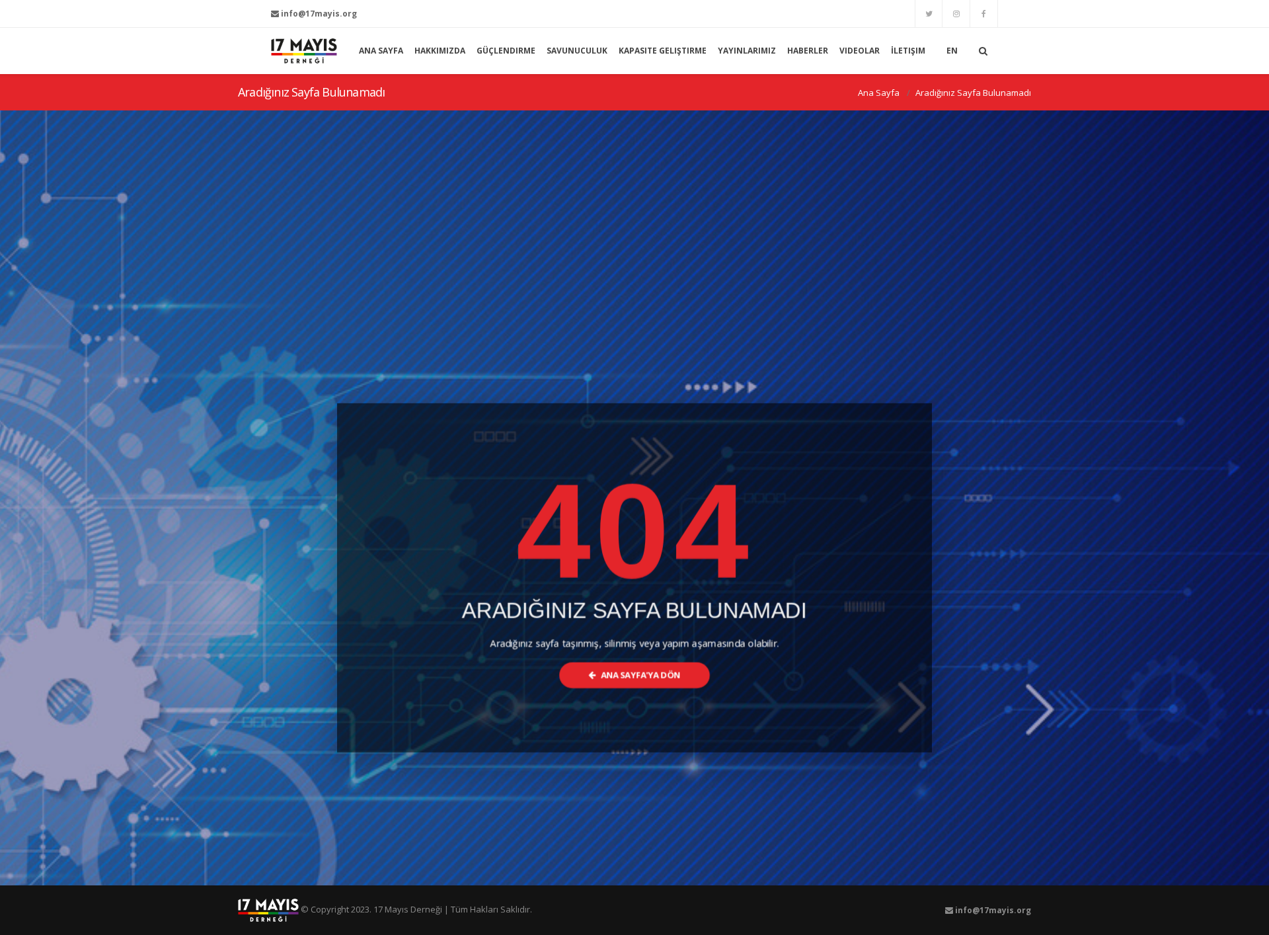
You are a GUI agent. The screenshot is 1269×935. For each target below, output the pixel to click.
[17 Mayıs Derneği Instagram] (956, 14)
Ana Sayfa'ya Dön (639, 676)
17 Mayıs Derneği (407, 909)
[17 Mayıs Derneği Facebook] (984, 14)
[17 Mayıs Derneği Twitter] (928, 14)
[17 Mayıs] (304, 50)
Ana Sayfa (879, 93)
